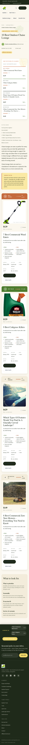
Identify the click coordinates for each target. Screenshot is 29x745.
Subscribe (23, 655)
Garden (4, 13)
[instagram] (6, 675)
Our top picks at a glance (7, 127)
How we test (4, 722)
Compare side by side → (10, 639)
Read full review (9, 275)
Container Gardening (6, 686)
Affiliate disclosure (6, 734)
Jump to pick (8, 280)
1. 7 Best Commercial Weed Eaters (9, 132)
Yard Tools (12, 13)
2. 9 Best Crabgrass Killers (7, 135)
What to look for (5, 142)
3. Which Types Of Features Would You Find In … (12, 137)
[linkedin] (10, 675)
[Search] (16, 8)
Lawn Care (4, 709)
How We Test (22, 18)
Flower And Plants (6, 683)
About (14, 18)
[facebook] (3, 675)
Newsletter (22, 8)
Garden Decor (5, 714)
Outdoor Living (6, 18)
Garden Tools (5, 703)
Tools (3, 706)
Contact (3, 731)
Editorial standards (6, 725)
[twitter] (18, 675)
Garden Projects (5, 689)
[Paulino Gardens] (4, 8)
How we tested (5, 130)
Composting (4, 695)
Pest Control (4, 692)
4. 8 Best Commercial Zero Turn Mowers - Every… (12, 140)
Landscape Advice (9, 25)
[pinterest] (14, 675)
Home (3, 25)
